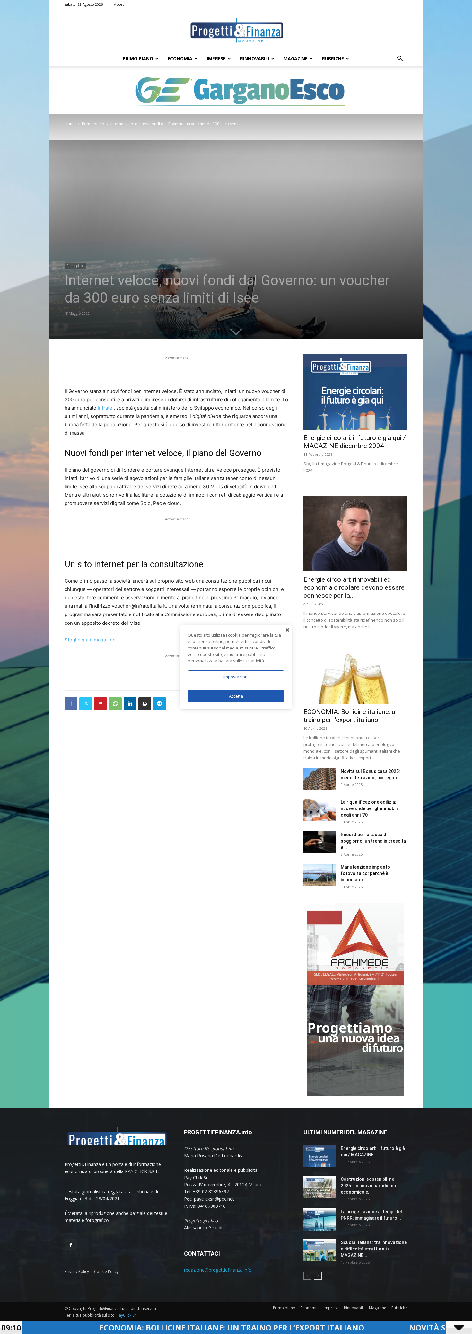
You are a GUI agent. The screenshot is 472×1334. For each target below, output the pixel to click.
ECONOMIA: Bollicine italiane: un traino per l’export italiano (141, 1327)
